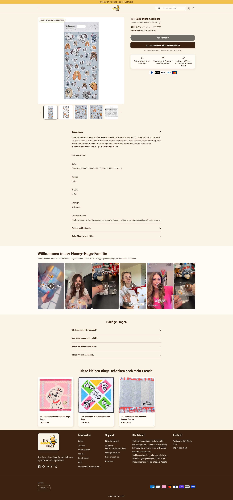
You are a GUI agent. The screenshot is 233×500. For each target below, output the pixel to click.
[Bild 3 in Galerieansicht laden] (81, 112)
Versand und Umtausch (81, 228)
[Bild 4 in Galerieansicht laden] (96, 112)
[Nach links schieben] (40, 112)
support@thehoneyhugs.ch (183, 451)
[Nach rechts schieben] (121, 112)
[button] (162, 45)
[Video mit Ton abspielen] (51, 286)
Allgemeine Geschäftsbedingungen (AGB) (115, 446)
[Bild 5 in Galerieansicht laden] (111, 112)
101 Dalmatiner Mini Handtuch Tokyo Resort (55, 417)
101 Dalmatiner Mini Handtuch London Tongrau (133, 417)
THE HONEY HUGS (115, 496)
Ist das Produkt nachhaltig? (83, 355)
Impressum (109, 461)
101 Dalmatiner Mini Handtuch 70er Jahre (95, 417)
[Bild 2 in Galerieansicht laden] (66, 112)
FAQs (80, 462)
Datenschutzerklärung (112, 457)
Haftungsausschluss (112, 453)
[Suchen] (159, 8)
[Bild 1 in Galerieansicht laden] (51, 112)
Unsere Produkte (84, 450)
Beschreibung (77, 132)
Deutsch (43, 488)
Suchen (80, 441)
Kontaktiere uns (83, 458)
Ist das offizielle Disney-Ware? (84, 346)
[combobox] (173, 8)
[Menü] (39, 8)
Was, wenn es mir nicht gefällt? (84, 338)
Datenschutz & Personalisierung (89, 467)
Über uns (81, 454)
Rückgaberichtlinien (112, 441)
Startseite (81, 445)
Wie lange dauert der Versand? (84, 330)
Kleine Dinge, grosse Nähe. (83, 236)
